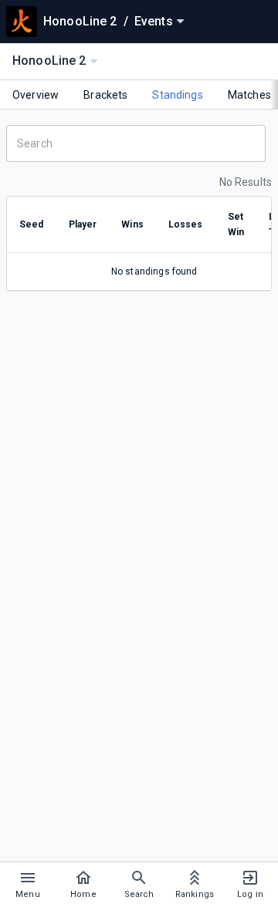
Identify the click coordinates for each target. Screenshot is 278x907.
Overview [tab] (35, 95)
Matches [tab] (249, 95)
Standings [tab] (177, 95)
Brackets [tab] (105, 95)
